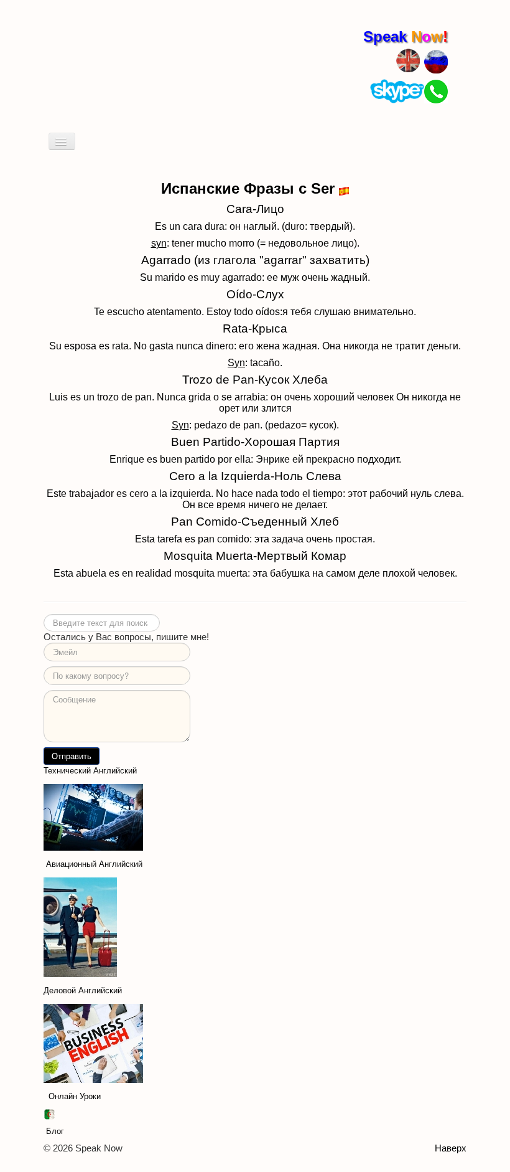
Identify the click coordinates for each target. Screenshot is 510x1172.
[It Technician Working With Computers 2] (93, 816)
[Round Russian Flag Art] (436, 60)
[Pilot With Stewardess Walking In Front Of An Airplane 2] (80, 926)
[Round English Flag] (408, 58)
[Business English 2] (93, 1042)
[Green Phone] (436, 90)
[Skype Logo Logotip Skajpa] (397, 90)
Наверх (450, 1148)
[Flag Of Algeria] (49, 1113)
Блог (55, 1131)
